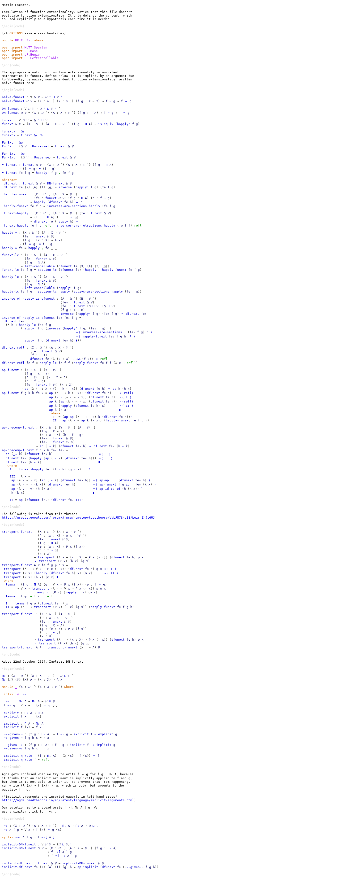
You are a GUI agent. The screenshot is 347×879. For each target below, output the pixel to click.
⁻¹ (129, 336)
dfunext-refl (13, 347)
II (128, 405)
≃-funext (9, 164)
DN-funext (10, 108)
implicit (11, 723)
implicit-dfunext (17, 863)
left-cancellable (40, 266)
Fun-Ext (8, 153)
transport (46, 557)
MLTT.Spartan (36, 47)
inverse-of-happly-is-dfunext (28, 298)
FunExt (7, 142)
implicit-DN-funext (19, 844)
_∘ (49, 446)
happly (39, 202)
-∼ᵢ (5, 825)
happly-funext (16, 194)
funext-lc (10, 255)
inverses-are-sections (67, 206)
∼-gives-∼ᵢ (13, 745)
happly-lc (10, 277)
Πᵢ (4, 676)
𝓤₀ (36, 135)
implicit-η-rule (18, 755)
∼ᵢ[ (57, 852)
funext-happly (16, 213)
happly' (123, 124)
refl (47, 225)
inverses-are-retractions (79, 225)
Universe (39, 146)
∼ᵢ (9, 705)
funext (7, 120)
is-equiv (105, 124)
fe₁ (65, 306)
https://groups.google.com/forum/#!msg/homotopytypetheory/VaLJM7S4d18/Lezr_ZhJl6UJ (78, 517)
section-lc (47, 269)
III (12, 476)
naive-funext (13, 97)
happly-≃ (9, 232)
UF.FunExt (23, 40)
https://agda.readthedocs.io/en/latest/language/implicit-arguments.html (68, 800)
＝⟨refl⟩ (126, 393)
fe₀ (65, 302)
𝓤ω (21, 142)
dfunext (10, 183)
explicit (11, 713)
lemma (10, 584)
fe (21, 173)
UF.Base (31, 51)
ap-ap (69, 417)
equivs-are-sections (92, 291)
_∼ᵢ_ (24, 694)
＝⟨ (78, 332)
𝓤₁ (23, 131)
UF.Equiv (32, 54)
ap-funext (10, 370)
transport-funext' (18, 614)
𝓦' (36, 377)
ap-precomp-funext (18, 427)
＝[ (57, 855)
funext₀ (8, 131)
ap (26, 388)
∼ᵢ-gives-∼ (13, 734)
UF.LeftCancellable (42, 58)
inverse (65, 187)
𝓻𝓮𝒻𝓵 (78, 359)
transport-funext (17, 532)
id (128, 484)
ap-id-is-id (109, 488)
